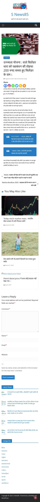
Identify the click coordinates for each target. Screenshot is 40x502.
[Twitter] (16, 85)
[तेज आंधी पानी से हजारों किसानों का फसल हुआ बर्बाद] (20, 233)
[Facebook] (5, 85)
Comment (6, 309)
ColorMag (31, 496)
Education (5, 460)
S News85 (20, 14)
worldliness (5, 483)
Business (6, 57)
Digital (4, 457)
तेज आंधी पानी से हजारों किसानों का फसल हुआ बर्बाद (19, 260)
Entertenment (6, 464)
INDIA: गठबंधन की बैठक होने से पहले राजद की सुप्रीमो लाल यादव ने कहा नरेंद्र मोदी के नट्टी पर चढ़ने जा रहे (22, 138)
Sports (4, 480)
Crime (3, 454)
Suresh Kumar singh (21, 79)
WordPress (5, 498)
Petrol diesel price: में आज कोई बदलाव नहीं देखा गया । (20, 279)
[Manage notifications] (35, 497)
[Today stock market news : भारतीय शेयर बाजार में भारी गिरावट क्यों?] (20, 197)
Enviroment (5, 467)
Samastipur (5, 473)
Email (4, 345)
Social (3, 476)
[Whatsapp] (13, 85)
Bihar (3, 447)
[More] (24, 85)
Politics (4, 470)
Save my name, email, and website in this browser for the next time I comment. (19, 369)
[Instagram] (9, 85)
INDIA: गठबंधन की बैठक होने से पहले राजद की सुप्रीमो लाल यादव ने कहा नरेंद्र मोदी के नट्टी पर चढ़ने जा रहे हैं (21, 176)
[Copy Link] (20, 85)
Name (4, 336)
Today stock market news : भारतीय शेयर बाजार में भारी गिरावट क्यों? (18, 219)
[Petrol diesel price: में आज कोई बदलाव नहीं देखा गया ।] (11, 274)
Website (4, 355)
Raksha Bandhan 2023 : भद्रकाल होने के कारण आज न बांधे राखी (19, 183)
